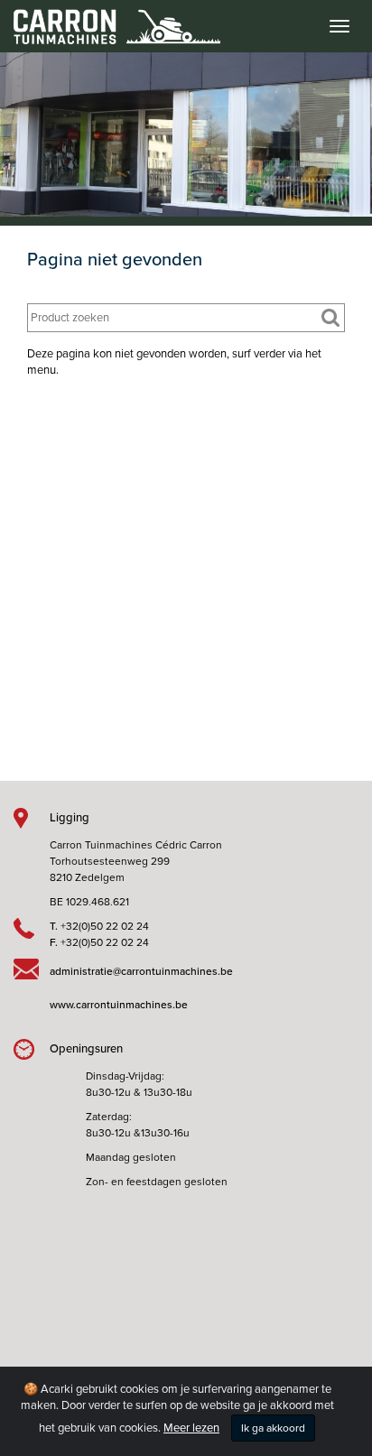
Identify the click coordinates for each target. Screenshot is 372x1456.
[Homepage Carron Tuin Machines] (110, 18)
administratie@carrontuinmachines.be (141, 971)
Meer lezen (191, 1428)
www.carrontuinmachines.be (119, 1004)
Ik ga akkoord (273, 1428)
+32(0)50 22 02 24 (104, 926)
